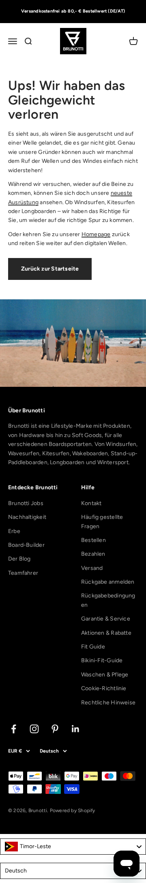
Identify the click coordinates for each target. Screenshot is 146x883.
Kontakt (91, 503)
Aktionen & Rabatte (106, 632)
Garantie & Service (105, 618)
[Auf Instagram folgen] (34, 728)
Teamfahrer (23, 572)
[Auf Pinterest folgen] (54, 728)
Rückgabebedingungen (108, 600)
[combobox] (73, 846)
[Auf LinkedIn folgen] (75, 728)
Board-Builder (26, 545)
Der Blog (19, 558)
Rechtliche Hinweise (108, 702)
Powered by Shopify (72, 810)
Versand (92, 568)
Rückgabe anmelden (108, 581)
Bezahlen (93, 553)
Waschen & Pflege (104, 674)
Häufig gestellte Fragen (102, 521)
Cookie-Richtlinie (104, 688)
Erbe (14, 531)
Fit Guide (93, 646)
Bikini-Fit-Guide (101, 660)
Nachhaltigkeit (27, 517)
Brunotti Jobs (25, 503)
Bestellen (93, 540)
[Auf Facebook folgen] (13, 728)
